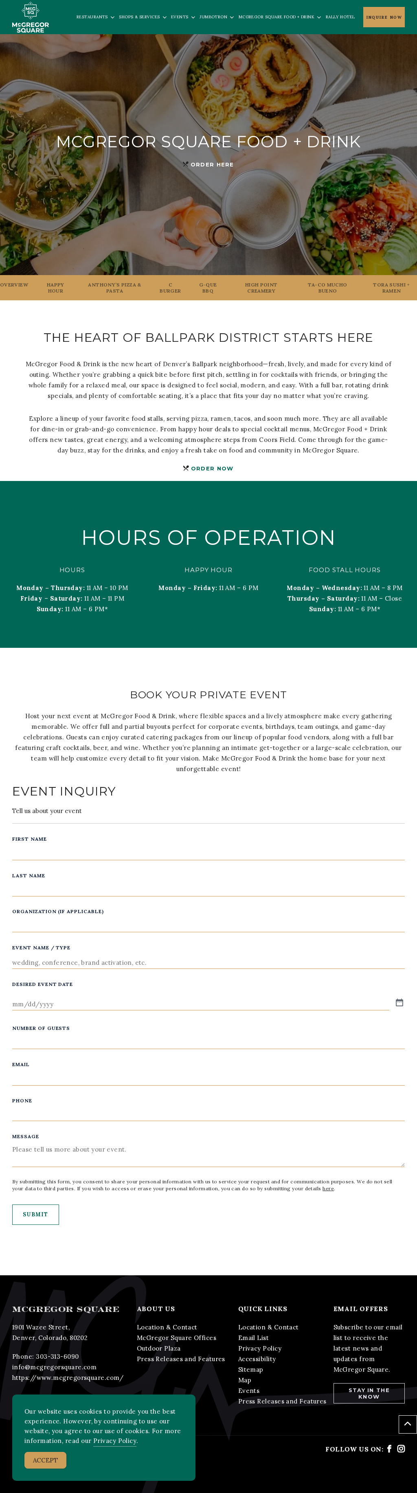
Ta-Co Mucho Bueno (327, 288)
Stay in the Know (369, 1393)
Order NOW (212, 468)
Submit (35, 1214)
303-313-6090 (57, 1356)
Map (244, 1380)
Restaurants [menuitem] (92, 17)
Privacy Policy (259, 1348)
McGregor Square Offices (176, 1338)
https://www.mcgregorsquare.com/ (68, 1378)
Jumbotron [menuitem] (213, 17)
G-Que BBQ (208, 288)
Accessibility (257, 1359)
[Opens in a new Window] (389, 1449)
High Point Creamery (261, 288)
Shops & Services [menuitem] (139, 17)
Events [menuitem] (180, 17)
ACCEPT (45, 1460)
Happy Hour (55, 288)
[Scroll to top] (407, 1424)
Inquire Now (384, 17)
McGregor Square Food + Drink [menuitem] (277, 17)
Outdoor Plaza (159, 1348)
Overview (14, 285)
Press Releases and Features (181, 1359)
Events (249, 1391)
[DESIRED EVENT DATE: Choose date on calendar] (400, 1003)
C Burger (170, 288)
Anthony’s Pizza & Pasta (114, 288)
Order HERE (212, 164)
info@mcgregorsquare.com (54, 1367)
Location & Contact (167, 1327)
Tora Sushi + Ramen (391, 288)
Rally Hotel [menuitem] (340, 17)
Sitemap (250, 1369)
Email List (253, 1338)
